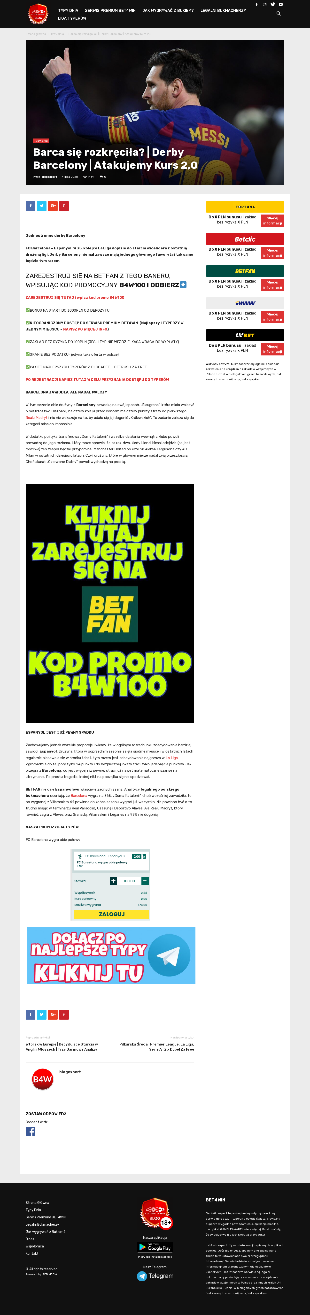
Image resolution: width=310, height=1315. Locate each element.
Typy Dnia (33, 1210)
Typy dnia (57, 34)
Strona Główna (37, 1203)
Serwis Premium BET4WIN (46, 1217)
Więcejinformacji (272, 220)
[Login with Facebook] (30, 1137)
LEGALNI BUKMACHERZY (223, 10)
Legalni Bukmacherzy (42, 1225)
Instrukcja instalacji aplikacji (155, 1256)
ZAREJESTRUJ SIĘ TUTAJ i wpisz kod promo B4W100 (75, 297)
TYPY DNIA (68, 10)
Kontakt (32, 1254)
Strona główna (36, 34)
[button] (278, 14)
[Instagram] (264, 3)
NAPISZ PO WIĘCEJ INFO (85, 329)
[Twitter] (272, 3)
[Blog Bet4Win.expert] (41, 13)
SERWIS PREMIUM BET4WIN (110, 10)
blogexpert (49, 176)
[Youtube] (280, 3)
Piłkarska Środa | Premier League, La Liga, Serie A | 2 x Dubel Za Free (156, 1047)
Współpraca (35, 1246)
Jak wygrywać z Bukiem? (45, 1232)
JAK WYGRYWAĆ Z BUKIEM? (168, 10)
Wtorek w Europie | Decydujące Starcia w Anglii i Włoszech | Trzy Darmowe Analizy (62, 1047)
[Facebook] (256, 3)
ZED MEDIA (50, 1274)
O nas (30, 1239)
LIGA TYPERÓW (72, 18)
